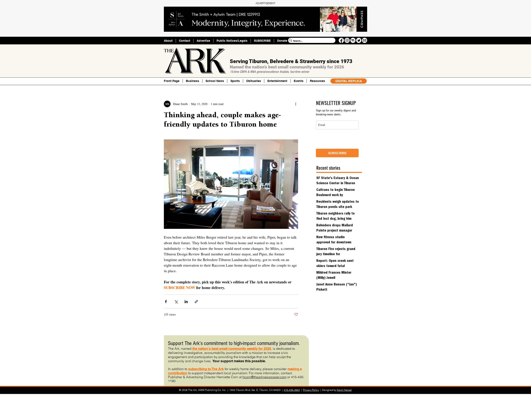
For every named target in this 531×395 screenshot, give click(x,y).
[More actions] (295, 103)
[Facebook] (341, 40)
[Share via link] (196, 302)
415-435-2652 (292, 389)
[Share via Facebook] (166, 302)
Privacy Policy (311, 389)
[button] (317, 81)
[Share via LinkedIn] (186, 302)
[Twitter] (358, 40)
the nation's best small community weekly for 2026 (231, 349)
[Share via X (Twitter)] (176, 302)
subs (192, 369)
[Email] (364, 40)
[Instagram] (347, 40)
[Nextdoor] (353, 40)
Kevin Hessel (344, 389)
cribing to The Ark (210, 369)
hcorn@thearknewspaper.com (264, 377)
